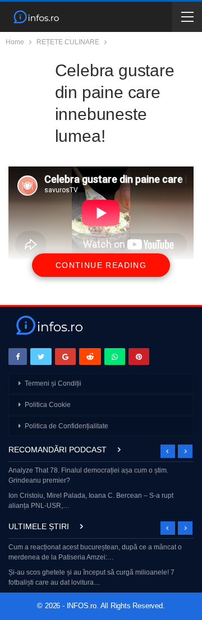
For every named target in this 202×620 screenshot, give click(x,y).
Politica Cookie (48, 405)
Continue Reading (101, 265)
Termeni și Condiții (53, 383)
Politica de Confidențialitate (66, 426)
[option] (101, 489)
